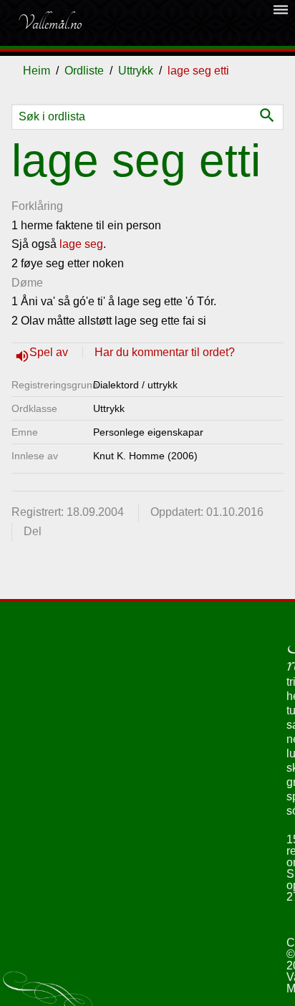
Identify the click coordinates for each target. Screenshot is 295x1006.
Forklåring (37, 206)
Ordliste (84, 70)
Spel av (50, 352)
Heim (36, 70)
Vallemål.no (49, 22)
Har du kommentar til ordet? (165, 352)
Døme (27, 283)
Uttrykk (135, 70)
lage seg (81, 244)
